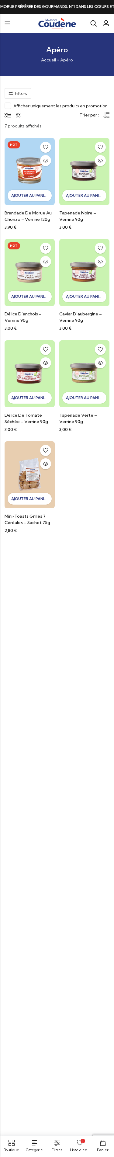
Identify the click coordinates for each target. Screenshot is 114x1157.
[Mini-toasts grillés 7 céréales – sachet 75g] (30, 474)
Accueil (48, 60)
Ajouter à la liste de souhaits (45, 147)
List (8, 115)
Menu (7, 23)
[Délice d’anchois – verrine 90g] (30, 272)
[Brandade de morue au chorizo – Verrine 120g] (30, 171)
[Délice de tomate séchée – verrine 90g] (30, 373)
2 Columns (18, 115)
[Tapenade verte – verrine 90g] (84, 373)
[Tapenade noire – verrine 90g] (84, 171)
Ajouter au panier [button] (30, 195)
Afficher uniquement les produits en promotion (60, 106)
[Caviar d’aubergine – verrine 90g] (84, 272)
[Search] (94, 23)
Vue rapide (45, 160)
